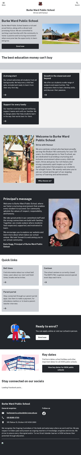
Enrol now (20, 46)
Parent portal (9, 292)
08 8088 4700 (13, 418)
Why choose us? (45, 181)
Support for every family (14, 104)
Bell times (8, 268)
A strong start (10, 76)
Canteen (48, 268)
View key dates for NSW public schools (61, 368)
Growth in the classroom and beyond (57, 77)
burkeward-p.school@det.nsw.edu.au (22, 413)
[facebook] (44, 415)
